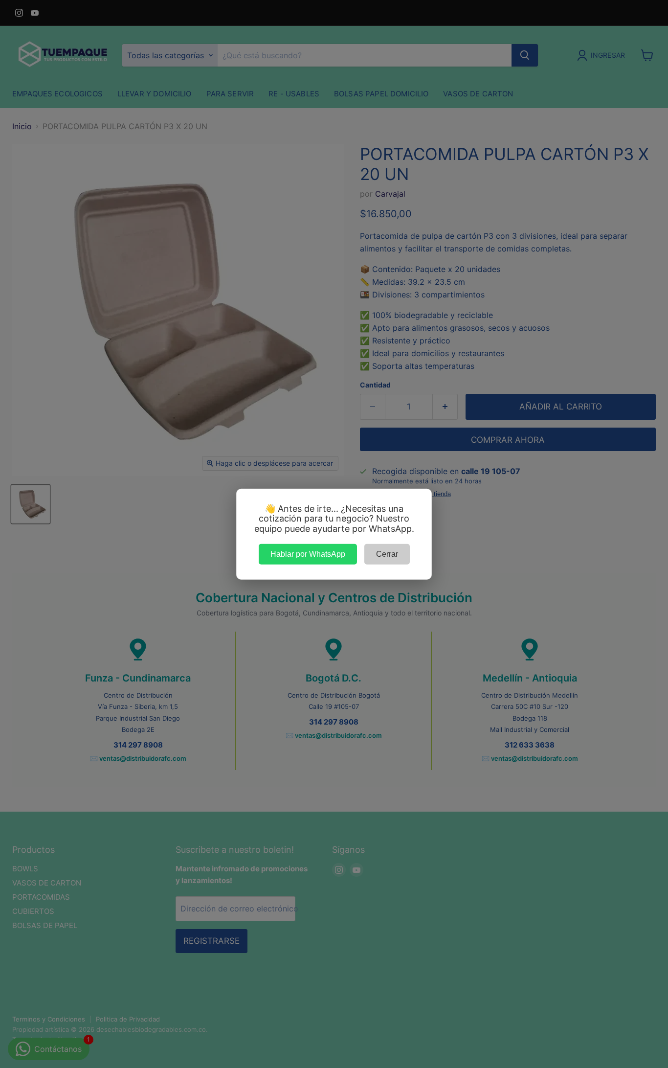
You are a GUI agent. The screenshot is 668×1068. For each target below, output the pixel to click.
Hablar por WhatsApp (307, 553)
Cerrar (387, 553)
